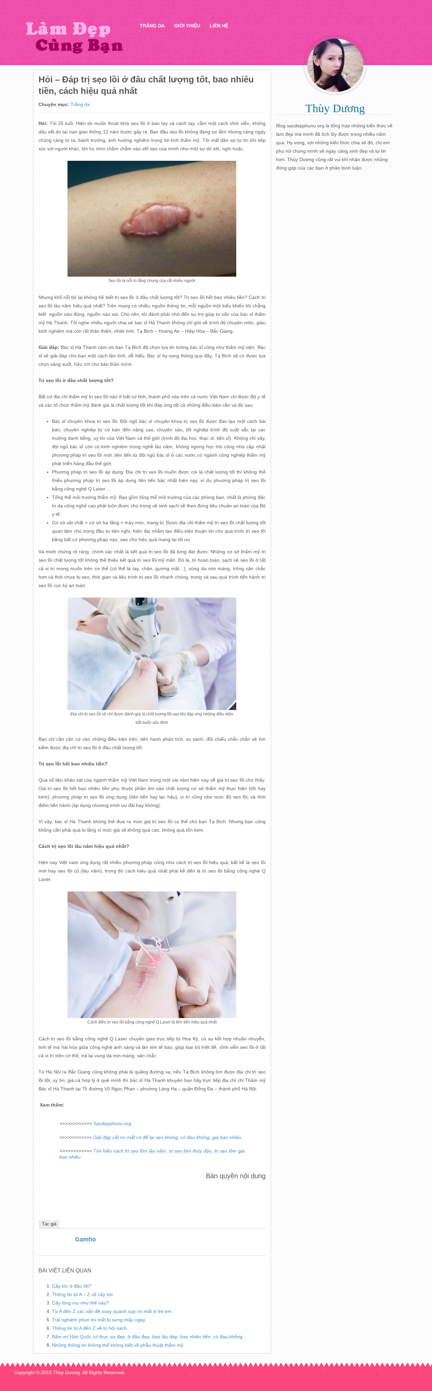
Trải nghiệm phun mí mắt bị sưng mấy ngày (98, 1319)
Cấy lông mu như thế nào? (80, 1303)
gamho (85, 1239)
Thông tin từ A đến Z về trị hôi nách (89, 1328)
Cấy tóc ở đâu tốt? (71, 1286)
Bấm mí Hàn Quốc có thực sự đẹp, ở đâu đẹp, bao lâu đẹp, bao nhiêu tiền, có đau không (147, 1336)
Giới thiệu (187, 25)
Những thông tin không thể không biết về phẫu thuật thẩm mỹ (117, 1345)
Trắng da (152, 25)
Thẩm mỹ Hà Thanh (74, 37)
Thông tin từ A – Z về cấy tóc (82, 1294)
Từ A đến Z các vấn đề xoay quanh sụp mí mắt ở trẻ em (111, 1311)
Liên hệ (219, 25)
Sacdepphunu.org (112, 1123)
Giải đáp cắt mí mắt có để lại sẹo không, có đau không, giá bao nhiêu (167, 1137)
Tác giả (49, 1223)
